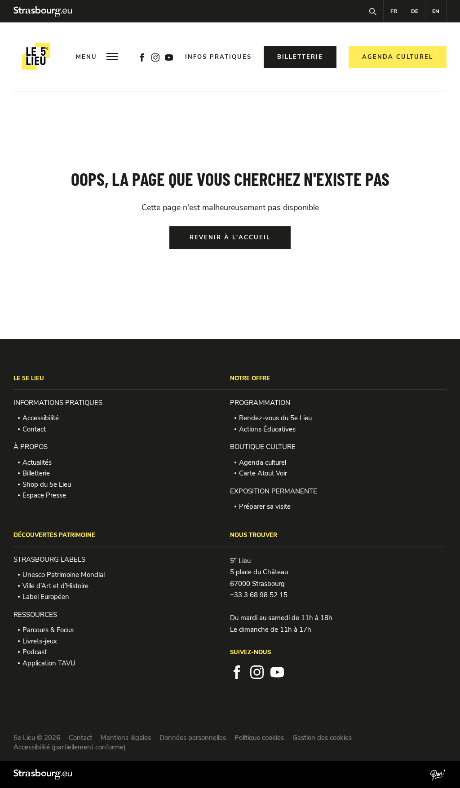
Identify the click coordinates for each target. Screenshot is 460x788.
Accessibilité (40, 418)
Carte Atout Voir (263, 473)
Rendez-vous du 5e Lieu (275, 418)
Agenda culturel (262, 462)
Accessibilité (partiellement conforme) (69, 747)
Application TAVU (48, 663)
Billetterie (36, 473)
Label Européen (45, 596)
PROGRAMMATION (260, 402)
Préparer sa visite (265, 506)
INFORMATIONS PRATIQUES (57, 402)
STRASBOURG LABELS (49, 559)
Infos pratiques (218, 57)
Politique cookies (259, 737)
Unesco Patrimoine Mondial (63, 574)
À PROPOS (30, 446)
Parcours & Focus (48, 629)
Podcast (34, 651)
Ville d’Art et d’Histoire (55, 585)
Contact (34, 429)
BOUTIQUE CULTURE (263, 446)
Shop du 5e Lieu (46, 484)
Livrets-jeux (39, 641)
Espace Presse (44, 495)
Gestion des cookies (322, 737)
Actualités (37, 462)
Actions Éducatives (267, 429)
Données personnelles (192, 737)
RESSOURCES (35, 614)
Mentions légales (126, 737)
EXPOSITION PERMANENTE (273, 491)
